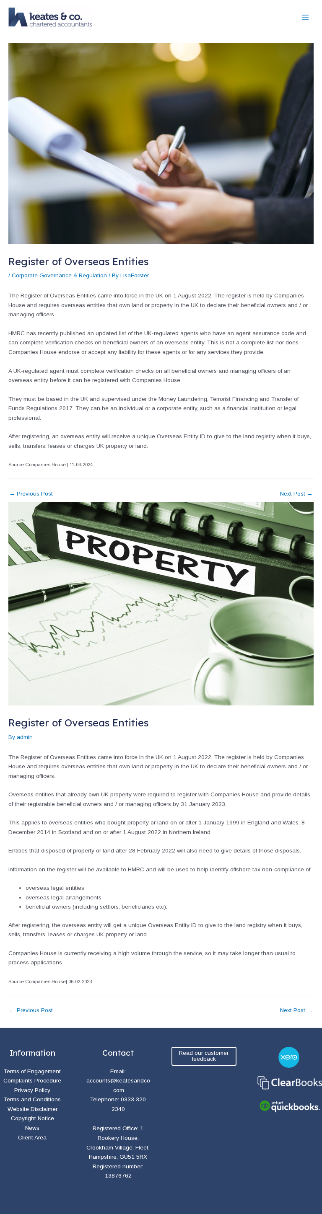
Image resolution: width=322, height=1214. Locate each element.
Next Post (296, 494)
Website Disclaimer (32, 1109)
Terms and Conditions (32, 1099)
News (32, 1128)
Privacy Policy (32, 1090)
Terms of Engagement (32, 1071)
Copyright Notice (32, 1118)
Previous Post (31, 494)
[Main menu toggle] (305, 17)
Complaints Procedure (32, 1080)
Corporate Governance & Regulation (59, 275)
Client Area (32, 1137)
